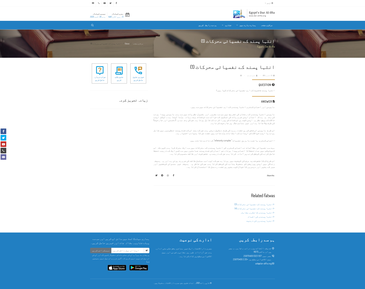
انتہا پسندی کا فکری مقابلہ (256, 212)
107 (260, 255)
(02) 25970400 (250, 255)
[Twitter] (110, 3)
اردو (269, 3)
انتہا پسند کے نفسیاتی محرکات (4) (254, 208)
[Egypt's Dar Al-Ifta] (254, 13)
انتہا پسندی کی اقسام (260, 216)
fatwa (127, 43)
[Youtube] (105, 3)
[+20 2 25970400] (99, 3)
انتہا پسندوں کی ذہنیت (259, 220)
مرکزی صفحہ (138, 43)
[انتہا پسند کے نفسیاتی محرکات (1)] (173, 175)
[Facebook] (116, 3)
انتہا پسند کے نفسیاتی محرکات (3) (253, 204)
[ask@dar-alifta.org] (93, 3)
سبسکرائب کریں (101, 250)
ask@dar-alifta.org (263, 263)
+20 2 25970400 (240, 259)
